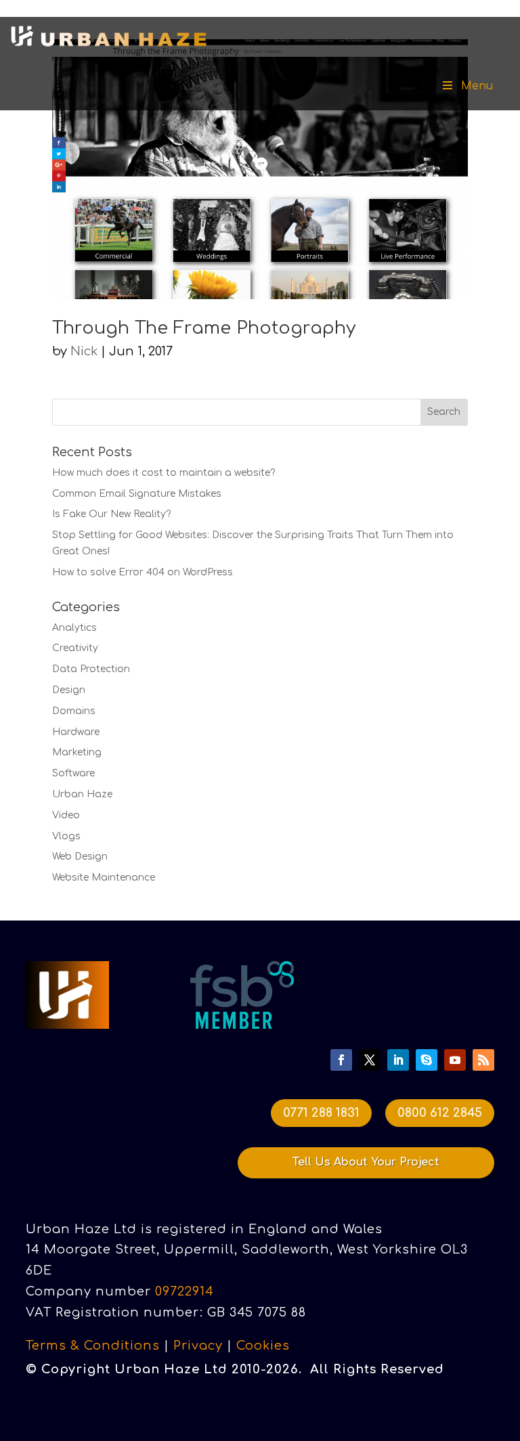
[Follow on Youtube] (455, 1060)
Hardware (76, 732)
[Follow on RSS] (483, 1060)
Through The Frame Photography (203, 328)
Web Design (80, 856)
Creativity (75, 648)
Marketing (77, 752)
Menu (477, 86)
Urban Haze (82, 794)
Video (66, 815)
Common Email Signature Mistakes (136, 494)
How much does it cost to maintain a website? (163, 473)
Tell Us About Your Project (365, 1162)
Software (73, 773)
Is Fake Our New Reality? (111, 514)
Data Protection (91, 669)
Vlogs (66, 836)
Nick (84, 351)
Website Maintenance (103, 877)
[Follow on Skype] (426, 1060)
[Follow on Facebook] (341, 1060)
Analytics (74, 628)
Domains (73, 711)
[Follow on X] (370, 1060)
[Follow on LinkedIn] (398, 1060)
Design (68, 690)
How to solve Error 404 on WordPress (142, 572)
